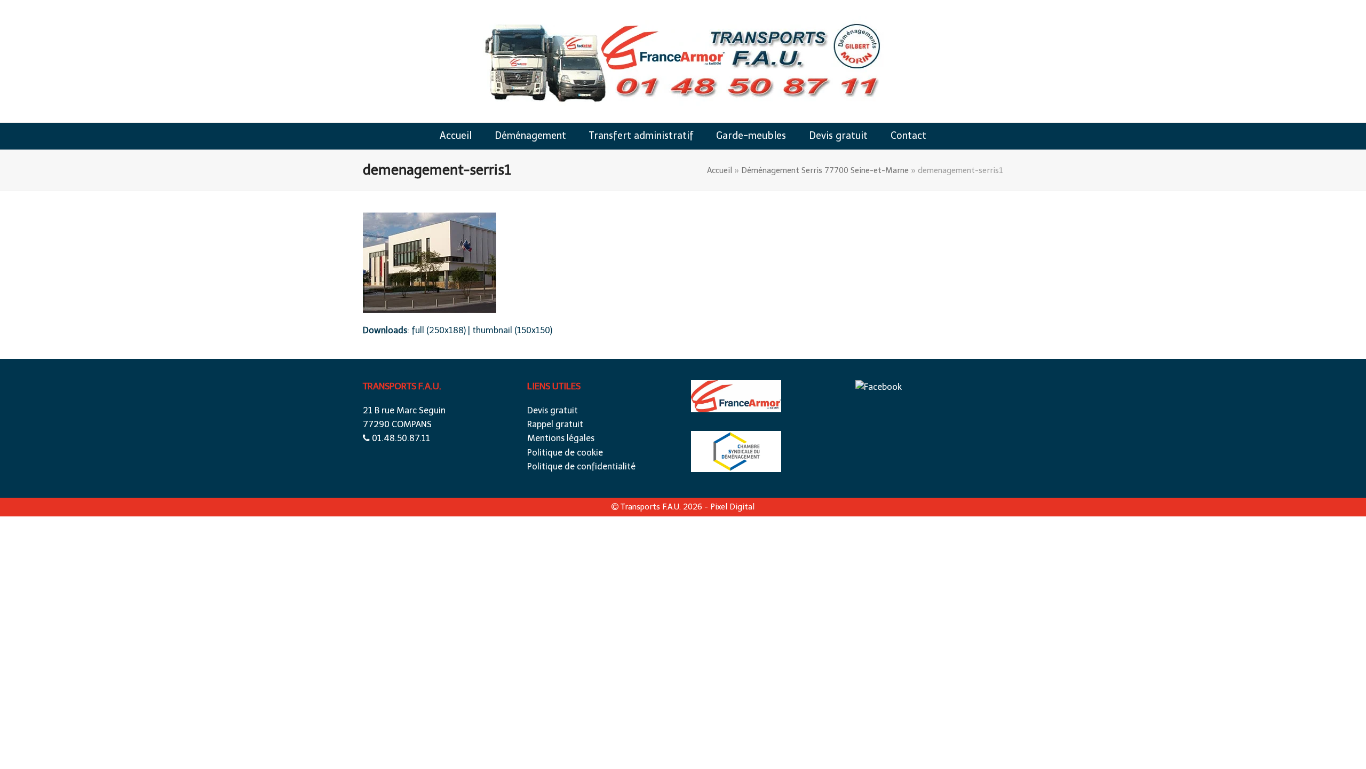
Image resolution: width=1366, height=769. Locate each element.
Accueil (719, 170)
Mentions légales (560, 438)
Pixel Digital (732, 507)
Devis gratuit (552, 410)
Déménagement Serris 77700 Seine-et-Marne (825, 170)
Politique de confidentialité (581, 466)
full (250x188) (438, 330)
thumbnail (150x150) (512, 330)
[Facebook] (878, 387)
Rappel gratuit (555, 424)
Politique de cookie (565, 453)
